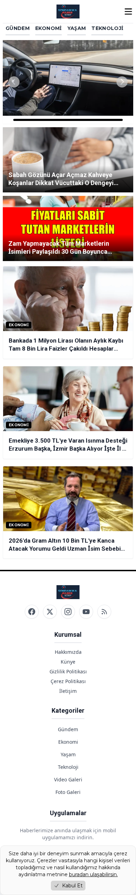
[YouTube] (86, 612)
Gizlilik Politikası (68, 671)
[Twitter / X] (50, 612)
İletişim (68, 691)
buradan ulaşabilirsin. (93, 874)
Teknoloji (107, 28)
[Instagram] (68, 612)
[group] (68, 82)
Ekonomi (48, 28)
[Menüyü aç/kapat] (128, 11)
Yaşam (76, 28)
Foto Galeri (68, 792)
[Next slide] (122, 81)
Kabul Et (72, 885)
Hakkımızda (68, 652)
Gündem (18, 28)
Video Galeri (68, 779)
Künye (68, 661)
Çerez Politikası (68, 681)
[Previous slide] (14, 81)
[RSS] (104, 612)
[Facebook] (32, 612)
